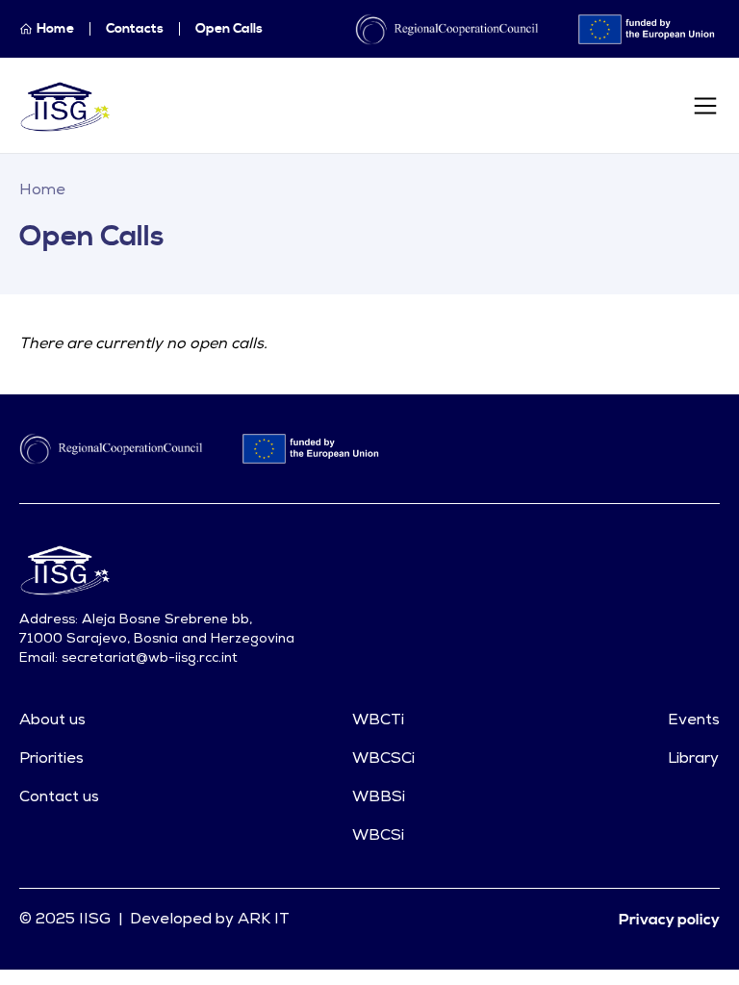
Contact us (59, 797)
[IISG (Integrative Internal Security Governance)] (194, 569)
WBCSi (378, 836)
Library (693, 759)
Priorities (51, 759)
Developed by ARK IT (210, 919)
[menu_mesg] (705, 105)
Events (694, 720)
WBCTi (378, 720)
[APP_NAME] (66, 105)
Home (42, 190)
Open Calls (229, 29)
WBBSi (378, 797)
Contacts (135, 29)
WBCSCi (383, 759)
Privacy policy (669, 919)
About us (52, 720)
